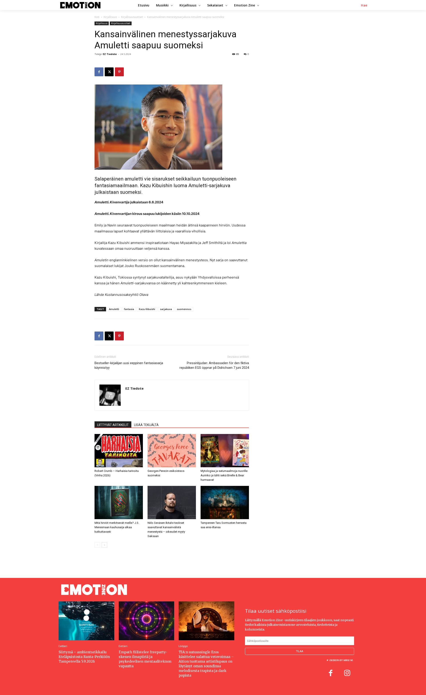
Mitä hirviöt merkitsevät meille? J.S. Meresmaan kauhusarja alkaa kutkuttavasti (117, 527)
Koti (97, 17)
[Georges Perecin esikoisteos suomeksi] (172, 450)
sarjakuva (166, 309)
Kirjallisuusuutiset (132, 17)
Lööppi (183, 646)
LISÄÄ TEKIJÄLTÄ (146, 425)
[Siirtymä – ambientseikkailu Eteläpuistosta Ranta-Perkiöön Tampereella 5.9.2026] (86, 620)
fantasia (129, 309)
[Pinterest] (119, 71)
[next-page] (104, 545)
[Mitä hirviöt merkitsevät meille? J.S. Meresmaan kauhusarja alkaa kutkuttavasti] (119, 502)
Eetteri (63, 646)
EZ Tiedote (110, 54)
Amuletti (114, 309)
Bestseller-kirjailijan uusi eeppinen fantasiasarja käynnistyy (129, 365)
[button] (364, 5)
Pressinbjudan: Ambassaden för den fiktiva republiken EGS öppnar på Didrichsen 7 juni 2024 (214, 365)
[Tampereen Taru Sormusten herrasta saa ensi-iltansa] (225, 502)
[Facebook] (99, 71)
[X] (109, 71)
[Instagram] (347, 673)
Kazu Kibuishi (147, 309)
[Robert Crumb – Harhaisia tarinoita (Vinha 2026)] (119, 450)
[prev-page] (97, 545)
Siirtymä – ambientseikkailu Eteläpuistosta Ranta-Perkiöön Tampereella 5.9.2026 (84, 657)
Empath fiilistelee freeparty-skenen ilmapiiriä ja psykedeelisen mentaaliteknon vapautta (145, 659)
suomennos (184, 309)
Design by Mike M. (341, 660)
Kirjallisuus (110, 17)
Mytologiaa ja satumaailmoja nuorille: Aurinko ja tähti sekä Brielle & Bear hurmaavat (224, 475)
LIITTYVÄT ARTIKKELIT (113, 425)
